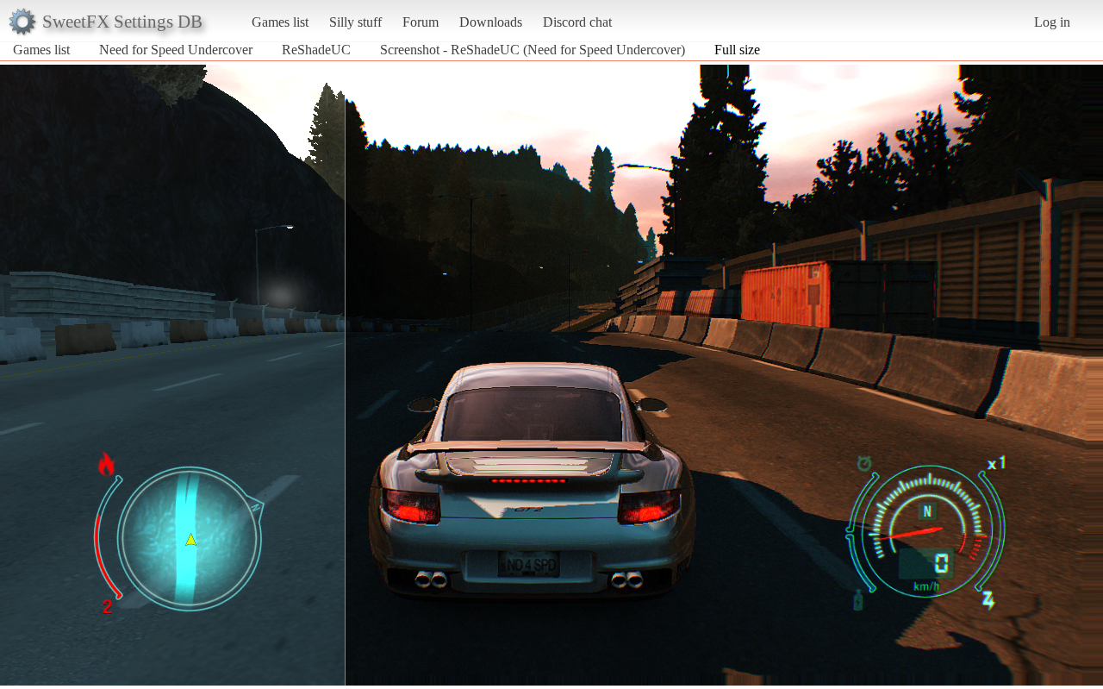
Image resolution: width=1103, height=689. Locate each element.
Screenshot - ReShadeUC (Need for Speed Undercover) (532, 49)
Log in (1052, 22)
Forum (420, 22)
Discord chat (577, 22)
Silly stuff (355, 22)
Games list (280, 22)
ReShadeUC (316, 49)
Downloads (490, 22)
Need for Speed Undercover (175, 49)
